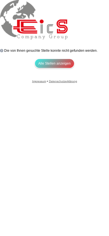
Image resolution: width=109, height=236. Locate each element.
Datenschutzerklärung (63, 81)
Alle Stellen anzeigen (54, 63)
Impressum (39, 81)
